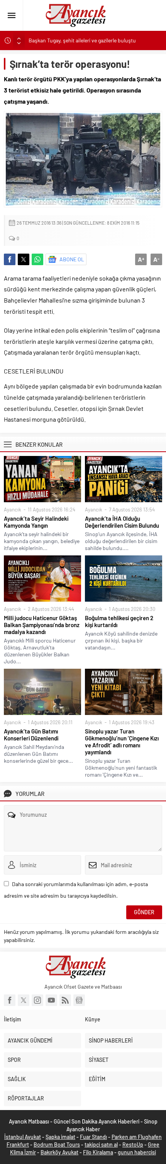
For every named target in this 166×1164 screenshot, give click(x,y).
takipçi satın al (101, 1144)
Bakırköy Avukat (59, 1152)
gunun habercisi (137, 1152)
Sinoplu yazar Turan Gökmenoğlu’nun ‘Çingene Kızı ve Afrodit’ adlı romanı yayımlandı (122, 741)
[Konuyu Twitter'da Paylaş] (23, 259)
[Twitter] (23, 1000)
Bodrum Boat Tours (57, 1144)
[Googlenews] (79, 1000)
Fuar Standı (93, 1137)
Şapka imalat (60, 1137)
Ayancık (12, 509)
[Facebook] (9, 1000)
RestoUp (132, 1144)
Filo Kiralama (98, 1152)
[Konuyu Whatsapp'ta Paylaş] (37, 259)
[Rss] (65, 1000)
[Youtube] (51, 1000)
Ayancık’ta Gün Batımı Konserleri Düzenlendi (31, 735)
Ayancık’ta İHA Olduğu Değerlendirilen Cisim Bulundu (122, 522)
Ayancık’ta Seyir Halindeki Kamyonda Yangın (36, 522)
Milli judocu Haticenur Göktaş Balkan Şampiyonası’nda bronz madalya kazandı (42, 624)
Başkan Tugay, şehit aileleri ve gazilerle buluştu (82, 40)
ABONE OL (71, 259)
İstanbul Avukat (22, 1137)
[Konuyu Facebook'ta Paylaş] (9, 259)
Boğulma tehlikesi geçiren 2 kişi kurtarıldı (119, 621)
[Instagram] (37, 1000)
